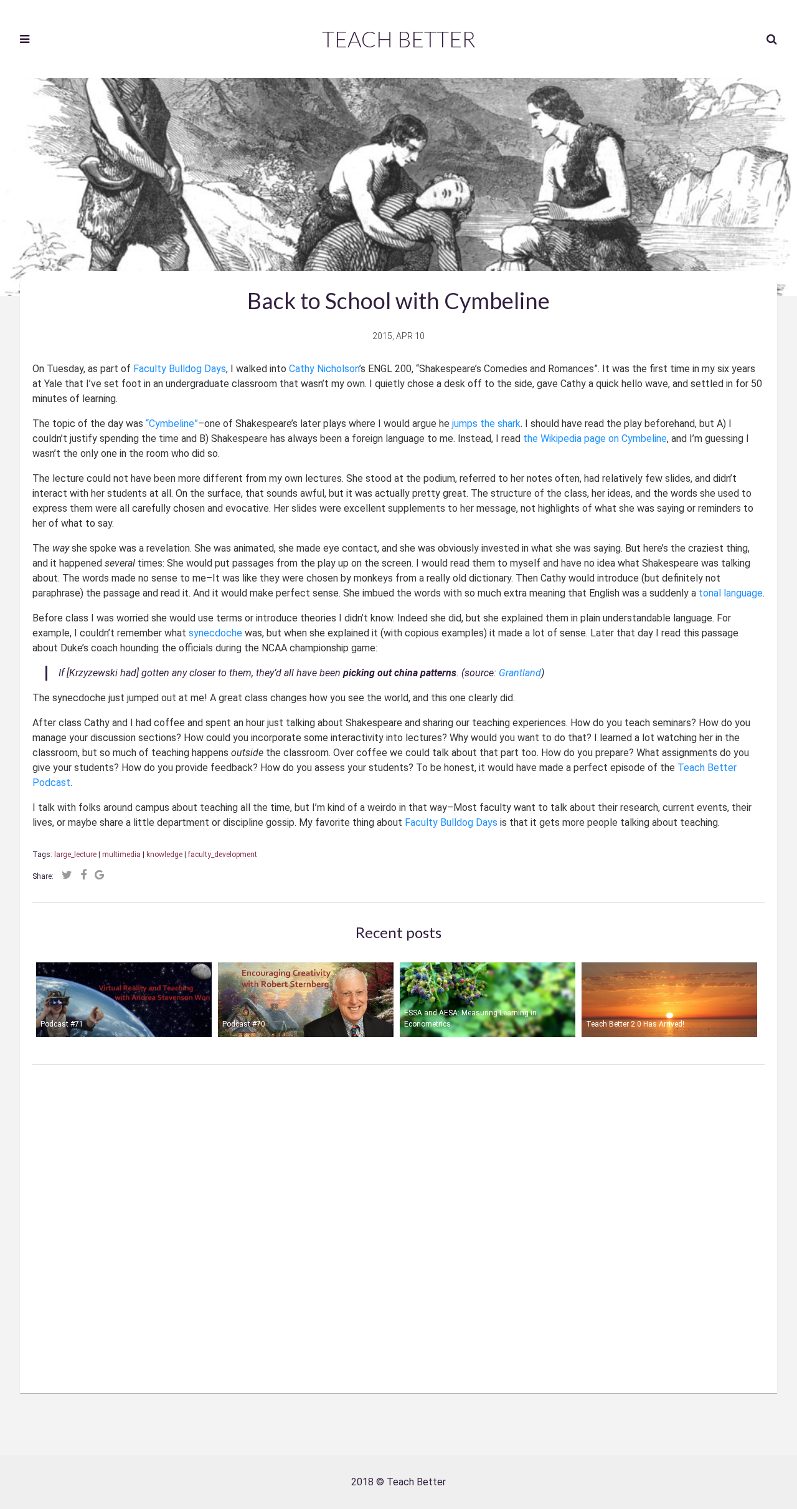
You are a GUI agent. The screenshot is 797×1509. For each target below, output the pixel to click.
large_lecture (75, 854)
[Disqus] (398, 1220)
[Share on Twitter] (67, 874)
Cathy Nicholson (324, 369)
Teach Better (399, 39)
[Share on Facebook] (83, 874)
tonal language (731, 593)
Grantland (520, 673)
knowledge (164, 854)
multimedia (121, 854)
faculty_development (222, 854)
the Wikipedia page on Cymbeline (595, 438)
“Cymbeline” (172, 423)
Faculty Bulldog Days (179, 369)
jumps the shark (486, 423)
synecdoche (215, 633)
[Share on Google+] (99, 874)
